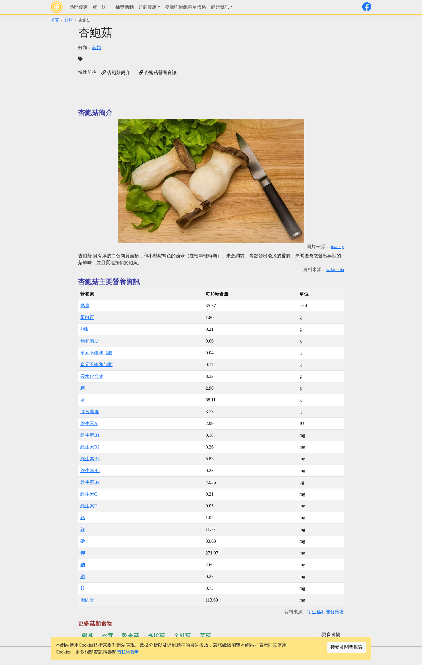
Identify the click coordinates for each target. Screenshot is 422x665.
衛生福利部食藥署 (325, 611)
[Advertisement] (279, 66)
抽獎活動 (124, 7)
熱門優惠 (78, 7)
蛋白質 (87, 317)
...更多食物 (329, 634)
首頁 (55, 20)
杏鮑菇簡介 (118, 72)
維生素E (88, 505)
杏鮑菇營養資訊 (160, 72)
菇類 (69, 20)
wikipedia (335, 269)
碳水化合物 (91, 376)
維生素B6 (90, 470)
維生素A (89, 423)
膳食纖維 (89, 411)
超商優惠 (147, 7)
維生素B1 (90, 435)
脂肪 (85, 329)
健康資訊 (220, 7)
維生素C (88, 494)
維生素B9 (90, 482)
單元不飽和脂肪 (96, 352)
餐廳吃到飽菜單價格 (185, 7)
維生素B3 (90, 458)
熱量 (85, 305)
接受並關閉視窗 (346, 647)
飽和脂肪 (89, 341)
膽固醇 (87, 600)
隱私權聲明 (128, 651)
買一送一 (101, 7)
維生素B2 (90, 446)
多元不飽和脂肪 (96, 364)
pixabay (337, 246)
